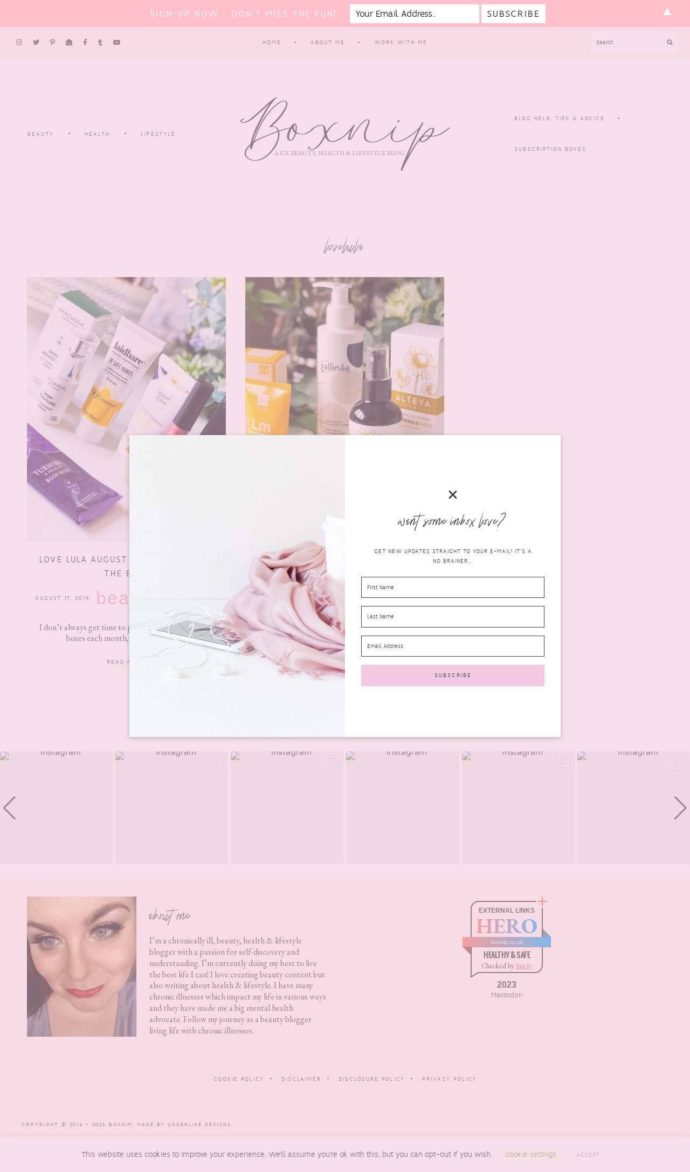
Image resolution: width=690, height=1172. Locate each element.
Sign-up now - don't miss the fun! (243, 13)
